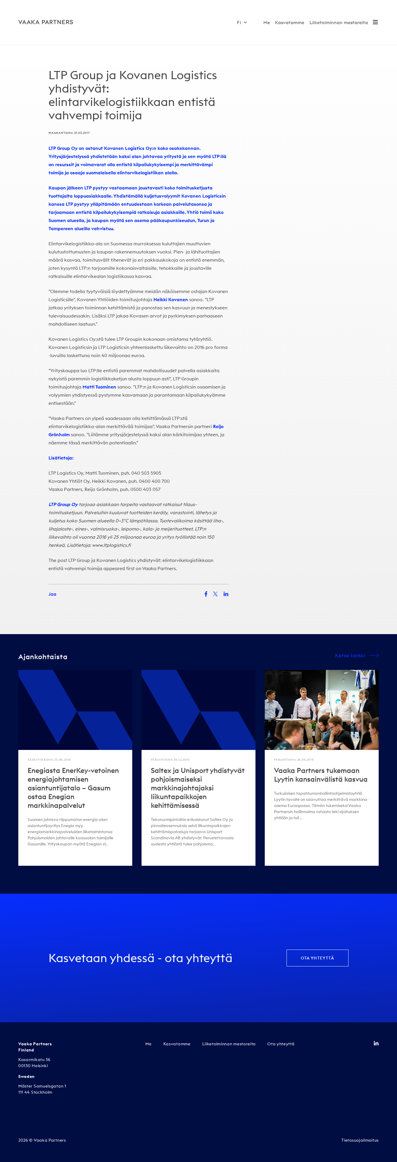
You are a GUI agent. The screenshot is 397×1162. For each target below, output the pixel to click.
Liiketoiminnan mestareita (339, 22)
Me (266, 22)
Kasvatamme (289, 22)
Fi (239, 22)
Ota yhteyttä (317, 958)
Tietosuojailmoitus (360, 1140)
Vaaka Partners (159, 568)
